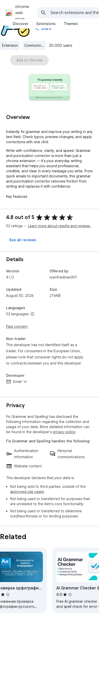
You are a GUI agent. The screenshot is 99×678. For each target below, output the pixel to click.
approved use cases (27, 491)
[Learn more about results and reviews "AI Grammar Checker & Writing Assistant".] (70, 594)
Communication (35, 45)
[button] (49, 87)
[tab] (20, 23)
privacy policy (64, 432)
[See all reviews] (22, 240)
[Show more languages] (32, 314)
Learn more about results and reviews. (59, 226)
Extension (10, 45)
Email (17, 381)
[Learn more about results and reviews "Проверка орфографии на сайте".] (8, 594)
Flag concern (17, 326)
